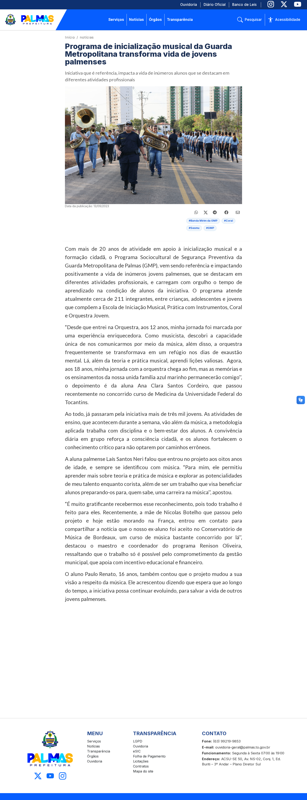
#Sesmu (194, 227)
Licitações (140, 761)
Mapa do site (143, 771)
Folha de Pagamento (149, 756)
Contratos (141, 766)
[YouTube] (297, 4)
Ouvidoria (94, 761)
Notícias (93, 746)
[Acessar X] (37, 775)
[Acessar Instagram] (62, 775)
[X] (284, 4)
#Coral (228, 220)
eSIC (137, 751)
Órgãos (93, 756)
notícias (87, 37)
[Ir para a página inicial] (29, 20)
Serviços (94, 741)
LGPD (137, 741)
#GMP (210, 227)
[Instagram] (271, 4)
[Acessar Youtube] (50, 775)
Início (70, 37)
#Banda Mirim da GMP (203, 220)
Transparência (98, 751)
